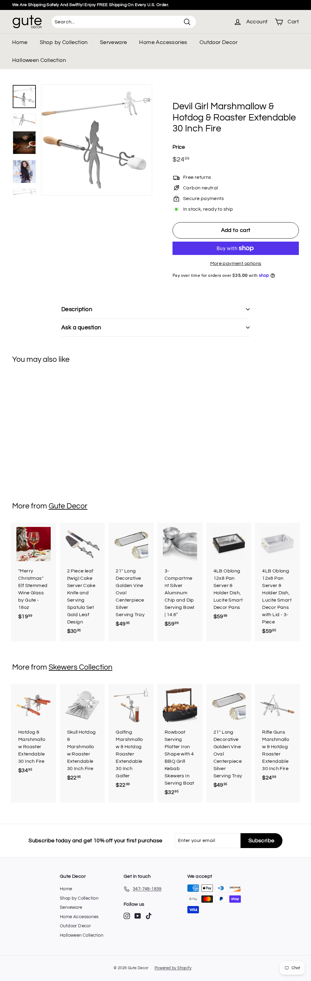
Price (179, 147)
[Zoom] (96, 140)
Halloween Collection (39, 60)
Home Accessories (163, 42)
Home (20, 42)
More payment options (235, 263)
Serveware (113, 42)
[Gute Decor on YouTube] (138, 915)
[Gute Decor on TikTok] (148, 915)
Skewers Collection (80, 667)
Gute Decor (68, 506)
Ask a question (81, 327)
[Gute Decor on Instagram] (127, 915)
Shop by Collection (64, 42)
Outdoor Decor (219, 42)
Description (76, 309)
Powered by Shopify (173, 968)
